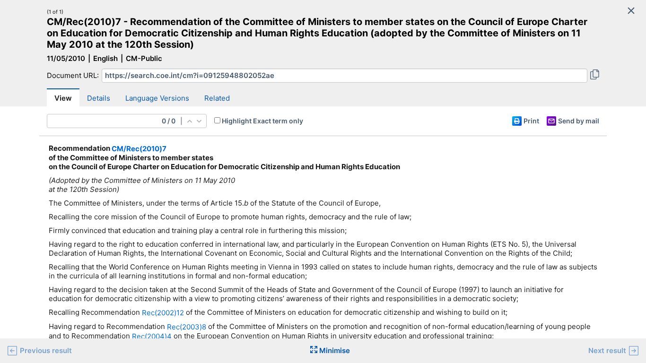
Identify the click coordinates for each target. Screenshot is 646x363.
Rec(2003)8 (186, 326)
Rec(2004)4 (152, 336)
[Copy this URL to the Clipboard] (594, 75)
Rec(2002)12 (163, 312)
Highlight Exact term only (262, 121)
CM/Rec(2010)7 (139, 148)
